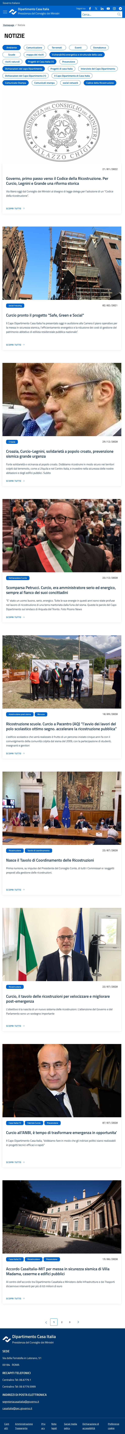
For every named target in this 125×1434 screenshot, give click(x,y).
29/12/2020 (110, 441)
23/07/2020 (110, 850)
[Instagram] (113, 8)
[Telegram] (119, 8)
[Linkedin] (101, 8)
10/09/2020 (110, 714)
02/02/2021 (110, 305)
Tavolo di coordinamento (38, 850)
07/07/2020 (110, 1122)
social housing (15, 305)
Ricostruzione (15, 850)
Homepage (8, 25)
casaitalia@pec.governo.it (17, 1408)
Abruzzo (41, 714)
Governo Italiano (11, 3)
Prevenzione (52, 1123)
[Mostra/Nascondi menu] (5, 12)
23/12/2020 (110, 577)
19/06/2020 (110, 1259)
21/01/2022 (110, 169)
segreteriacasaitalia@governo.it (20, 1402)
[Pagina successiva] (78, 1322)
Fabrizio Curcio (34, 1123)
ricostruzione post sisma (20, 714)
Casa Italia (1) (15, 1123)
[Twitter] (95, 8)
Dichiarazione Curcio (18, 578)
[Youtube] (107, 8)
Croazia (12, 442)
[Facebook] (89, 8)
